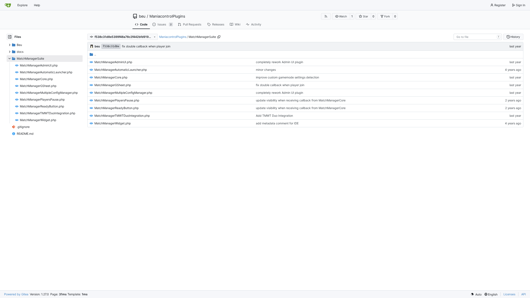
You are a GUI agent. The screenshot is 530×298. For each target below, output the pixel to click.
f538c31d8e (111, 46)
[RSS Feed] (326, 16)
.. (95, 54)
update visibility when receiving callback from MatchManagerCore (301, 100)
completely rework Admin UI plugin (279, 62)
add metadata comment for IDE (277, 123)
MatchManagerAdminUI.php (113, 62)
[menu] (476, 294)
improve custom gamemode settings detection (287, 77)
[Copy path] (218, 36)
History (515, 36)
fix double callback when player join (146, 46)
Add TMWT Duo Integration (274, 115)
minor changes (266, 69)
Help (37, 5)
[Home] (8, 5)
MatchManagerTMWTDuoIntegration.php (122, 115)
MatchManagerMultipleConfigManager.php (123, 92)
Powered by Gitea (16, 294)
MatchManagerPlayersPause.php (116, 100)
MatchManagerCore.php (111, 77)
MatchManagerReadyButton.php (116, 108)
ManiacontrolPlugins (167, 16)
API (523, 294)
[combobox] (478, 37)
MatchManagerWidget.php (112, 123)
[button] (341, 16)
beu (142, 16)
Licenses (509, 294)
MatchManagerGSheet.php (112, 85)
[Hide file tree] (10, 37)
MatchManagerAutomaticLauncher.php (120, 69)
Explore (22, 5)
